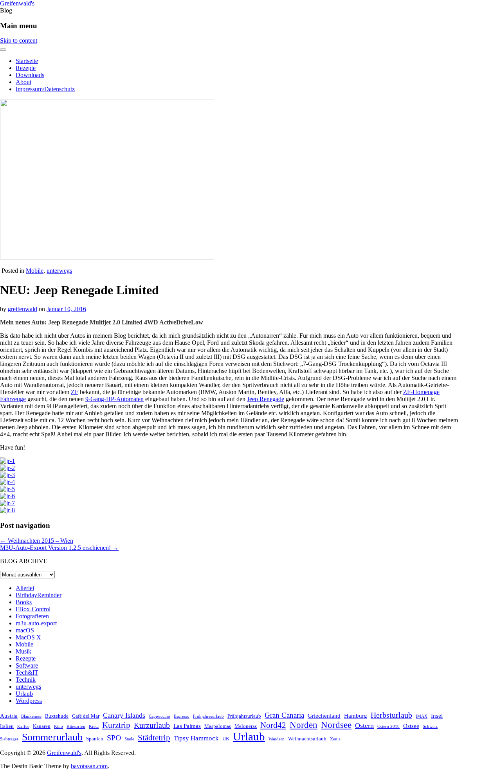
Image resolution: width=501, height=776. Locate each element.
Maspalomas (217, 726)
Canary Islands (124, 715)
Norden (303, 725)
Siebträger (9, 739)
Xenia (335, 739)
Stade (129, 739)
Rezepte (26, 68)
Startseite (27, 61)
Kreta (94, 726)
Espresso (181, 716)
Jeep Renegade (265, 399)
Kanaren (41, 726)
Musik (23, 651)
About (23, 82)
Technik (26, 679)
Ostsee (411, 725)
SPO (114, 737)
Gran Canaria (284, 715)
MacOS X (28, 637)
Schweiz (430, 726)
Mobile (34, 270)
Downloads (30, 75)
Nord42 (273, 725)
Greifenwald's (17, 3)
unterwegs (59, 270)
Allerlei (25, 588)
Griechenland (324, 715)
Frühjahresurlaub (208, 716)
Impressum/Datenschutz (45, 89)
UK (225, 739)
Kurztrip (116, 725)
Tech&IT (27, 672)
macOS (25, 630)
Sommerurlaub (52, 737)
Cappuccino (159, 716)
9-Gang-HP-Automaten (114, 399)
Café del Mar (85, 716)
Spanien (94, 739)
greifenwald (22, 309)
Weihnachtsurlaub (307, 739)
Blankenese (31, 716)
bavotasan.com (89, 766)
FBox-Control (33, 609)
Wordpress (29, 700)
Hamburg (355, 715)
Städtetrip (154, 737)
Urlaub (24, 693)
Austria (9, 715)
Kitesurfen (76, 726)
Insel (437, 715)
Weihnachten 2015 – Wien (36, 540)
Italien (7, 726)
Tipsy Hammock (196, 738)
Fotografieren (32, 616)
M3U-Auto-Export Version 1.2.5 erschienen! (59, 547)
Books (24, 602)
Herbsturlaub (391, 715)
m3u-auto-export (36, 623)
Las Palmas (187, 725)
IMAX (421, 716)
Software (27, 665)
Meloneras (245, 726)
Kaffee (23, 726)
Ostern (364, 725)
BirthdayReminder (38, 595)
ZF (74, 392)
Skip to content (18, 40)
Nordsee (336, 725)
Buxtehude (56, 716)
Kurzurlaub (152, 725)
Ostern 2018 (388, 726)
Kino (58, 726)
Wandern (277, 739)
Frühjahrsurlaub (244, 716)
